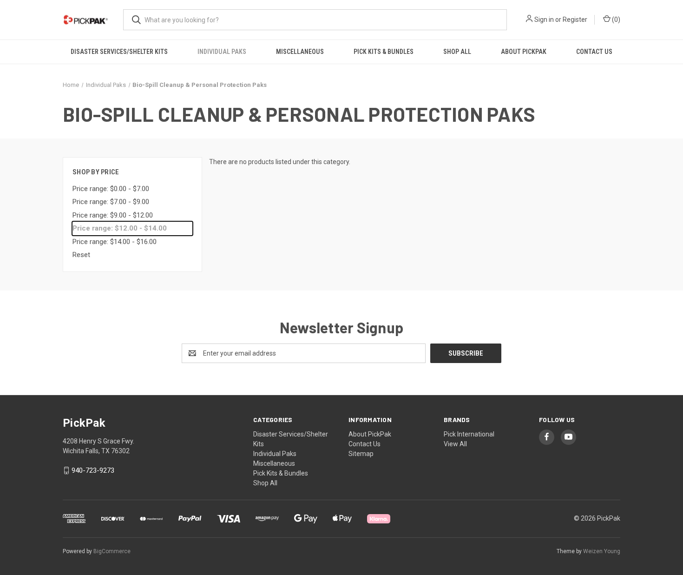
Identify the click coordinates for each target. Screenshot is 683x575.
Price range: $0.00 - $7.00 (110, 189)
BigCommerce (112, 551)
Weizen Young (601, 551)
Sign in (544, 19)
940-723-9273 (93, 470)
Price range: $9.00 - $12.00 (112, 215)
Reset (81, 255)
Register (575, 19)
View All (455, 444)
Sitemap (361, 453)
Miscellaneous (300, 51)
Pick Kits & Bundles (384, 51)
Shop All (457, 51)
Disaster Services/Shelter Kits (119, 51)
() (615, 19)
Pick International (469, 434)
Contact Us (594, 51)
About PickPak (523, 51)
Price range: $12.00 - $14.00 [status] (119, 228)
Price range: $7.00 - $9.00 (110, 202)
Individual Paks (221, 51)
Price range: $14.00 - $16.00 (114, 242)
